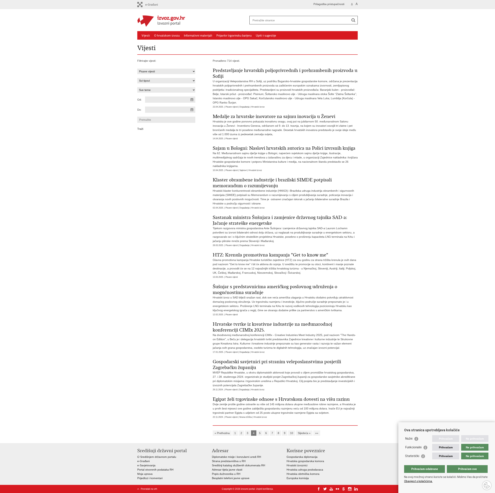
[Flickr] (337, 489)
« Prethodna (222, 433)
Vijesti (146, 35)
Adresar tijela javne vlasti (227, 469)
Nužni (408, 438)
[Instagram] (350, 489)
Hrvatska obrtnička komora (303, 473)
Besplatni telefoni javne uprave (230, 478)
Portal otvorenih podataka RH (155, 469)
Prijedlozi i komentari (150, 478)
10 (291, 433)
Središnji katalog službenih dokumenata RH (238, 465)
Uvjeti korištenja (264, 489)
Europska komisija (298, 478)
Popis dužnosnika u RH (226, 473)
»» (316, 433)
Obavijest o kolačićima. (418, 481)
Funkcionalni (413, 447)
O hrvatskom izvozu (167, 35)
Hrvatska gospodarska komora (305, 461)
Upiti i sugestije (266, 35)
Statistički (412, 456)
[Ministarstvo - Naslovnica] (192, 20)
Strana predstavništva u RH (229, 461)
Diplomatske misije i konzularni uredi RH (236, 456)
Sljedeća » (304, 433)
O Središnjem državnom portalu (156, 456)
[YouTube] (331, 489)
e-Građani (143, 461)
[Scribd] (343, 489)
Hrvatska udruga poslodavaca (305, 469)
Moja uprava (145, 473)
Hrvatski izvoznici (297, 465)
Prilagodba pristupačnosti (328, 4)
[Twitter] (325, 489)
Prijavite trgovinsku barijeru (234, 35)
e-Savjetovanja (146, 465)
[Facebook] (319, 489)
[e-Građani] (153, 4)
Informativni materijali (198, 35)
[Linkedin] (356, 489)
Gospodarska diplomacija (302, 456)
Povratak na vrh (149, 489)
